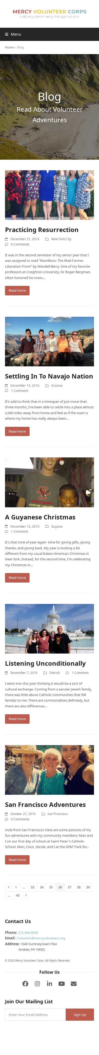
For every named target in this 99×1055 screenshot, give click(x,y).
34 (43, 887)
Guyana (57, 526)
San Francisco (58, 814)
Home (9, 47)
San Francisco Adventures (45, 804)
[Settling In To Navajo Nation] (49, 341)
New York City (61, 239)
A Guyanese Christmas (40, 517)
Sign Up (80, 1014)
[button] (13, 34)
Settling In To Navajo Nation (49, 376)
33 (33, 887)
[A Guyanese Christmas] (49, 482)
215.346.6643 (28, 932)
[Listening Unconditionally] (49, 628)
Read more (17, 290)
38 (80, 887)
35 (52, 887)
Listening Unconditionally (45, 663)
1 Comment (19, 391)
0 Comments (20, 244)
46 (19, 895)
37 (70, 887)
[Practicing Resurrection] (49, 194)
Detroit (54, 672)
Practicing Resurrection (42, 229)
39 (89, 887)
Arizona (57, 385)
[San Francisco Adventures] (49, 769)
